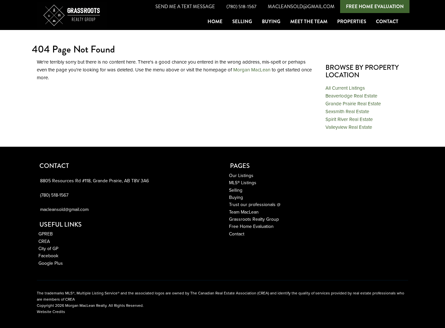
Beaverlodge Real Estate (351, 95)
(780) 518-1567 (241, 6)
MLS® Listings (242, 182)
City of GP (48, 248)
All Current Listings (345, 88)
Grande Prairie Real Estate (353, 103)
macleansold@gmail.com (301, 6)
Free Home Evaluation (375, 6)
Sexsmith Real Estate (347, 111)
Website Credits (51, 312)
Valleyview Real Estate (348, 127)
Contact (236, 234)
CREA (44, 241)
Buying (236, 197)
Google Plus (50, 263)
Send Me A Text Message (185, 6)
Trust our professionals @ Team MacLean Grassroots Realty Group (254, 212)
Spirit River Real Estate (349, 119)
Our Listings (241, 175)
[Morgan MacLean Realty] (37, 21)
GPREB (45, 234)
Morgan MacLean (251, 69)
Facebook (48, 255)
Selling (235, 190)
